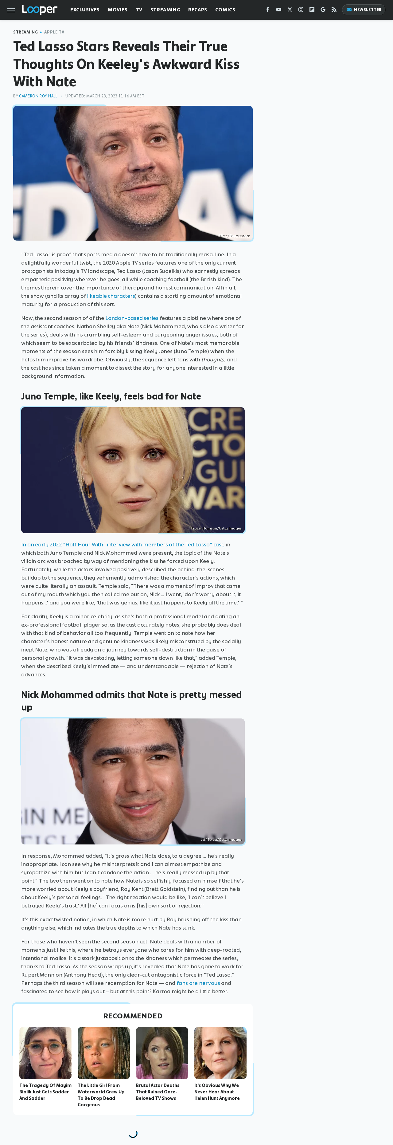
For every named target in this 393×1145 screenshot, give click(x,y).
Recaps (197, 9)
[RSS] (334, 11)
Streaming (165, 9)
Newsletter (368, 9)
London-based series (131, 318)
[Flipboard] (312, 11)
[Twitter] (290, 11)
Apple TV (54, 32)
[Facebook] (268, 11)
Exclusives (85, 9)
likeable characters (111, 296)
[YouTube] (279, 11)
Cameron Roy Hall (38, 96)
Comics (225, 9)
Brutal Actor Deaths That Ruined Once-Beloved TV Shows (157, 1091)
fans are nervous (198, 983)
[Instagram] (301, 11)
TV (139, 9)
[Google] (323, 11)
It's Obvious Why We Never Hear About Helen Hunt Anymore (217, 1091)
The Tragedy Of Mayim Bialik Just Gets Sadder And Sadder (45, 1091)
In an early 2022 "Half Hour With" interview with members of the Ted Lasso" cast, (122, 544)
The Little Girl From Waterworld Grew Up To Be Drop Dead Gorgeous (101, 1095)
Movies (118, 9)
